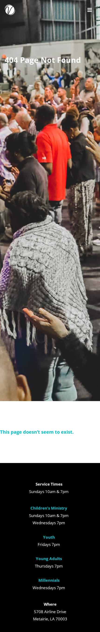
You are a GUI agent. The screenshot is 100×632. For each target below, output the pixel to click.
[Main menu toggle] (90, 10)
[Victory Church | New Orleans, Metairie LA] (10, 9)
